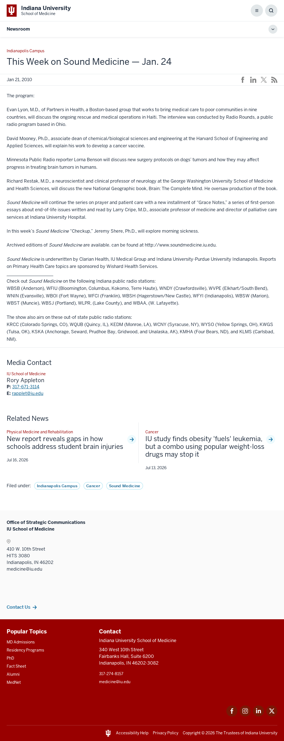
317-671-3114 (25, 387)
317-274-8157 (111, 673)
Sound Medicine (124, 485)
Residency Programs (25, 650)
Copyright (192, 732)
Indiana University (261, 732)
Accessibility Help (132, 732)
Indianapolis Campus (57, 485)
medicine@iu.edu (114, 681)
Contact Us (18, 607)
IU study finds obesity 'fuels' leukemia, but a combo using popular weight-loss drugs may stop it (204, 446)
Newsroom (18, 29)
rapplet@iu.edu (27, 393)
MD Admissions (21, 642)
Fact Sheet (16, 666)
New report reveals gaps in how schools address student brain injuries (65, 443)
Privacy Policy (165, 732)
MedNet (14, 682)
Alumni (13, 674)
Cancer (93, 485)
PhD (10, 658)
